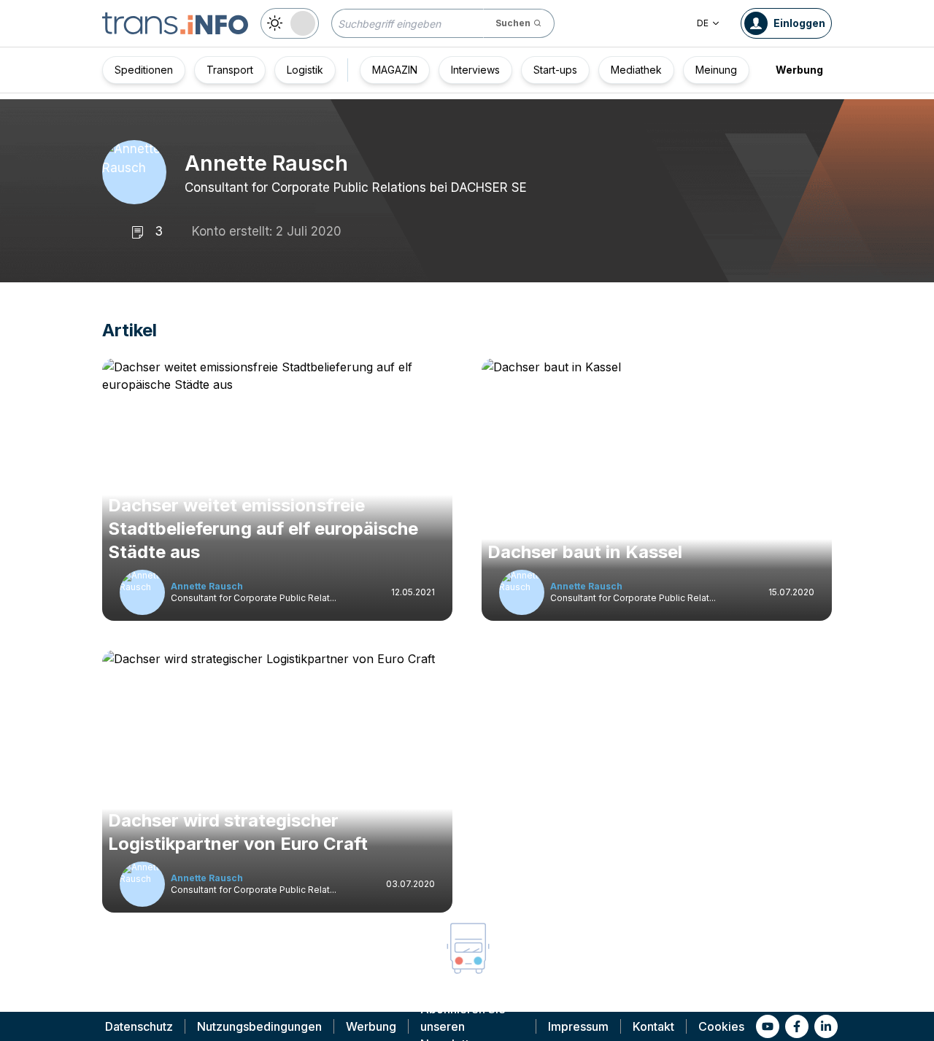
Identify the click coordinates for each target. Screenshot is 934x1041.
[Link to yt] (767, 1026)
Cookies (721, 1026)
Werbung (799, 69)
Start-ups (555, 69)
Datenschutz (139, 1026)
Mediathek (636, 69)
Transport (230, 69)
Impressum (578, 1026)
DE (703, 23)
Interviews (475, 69)
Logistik (305, 69)
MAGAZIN (394, 69)
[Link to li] (826, 1026)
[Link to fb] (796, 1026)
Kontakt (653, 1026)
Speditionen (144, 69)
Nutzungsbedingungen (259, 1026)
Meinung (716, 69)
